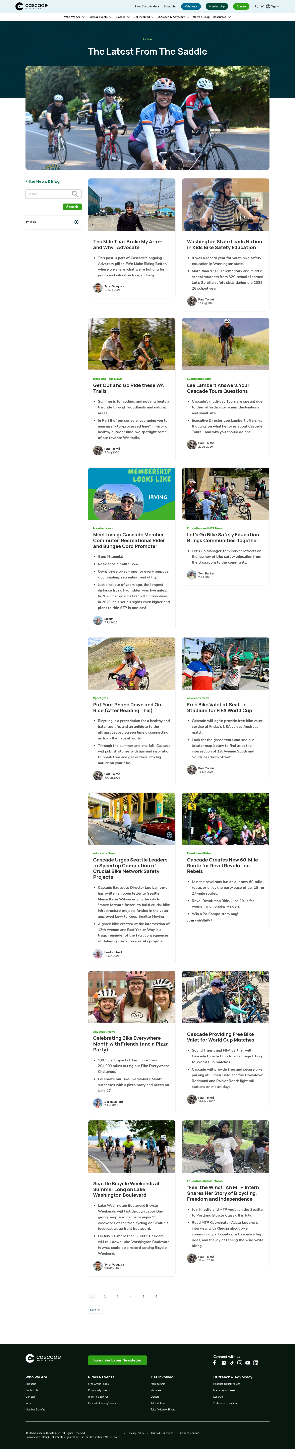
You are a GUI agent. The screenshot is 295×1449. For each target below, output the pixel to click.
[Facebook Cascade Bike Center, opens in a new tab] (215, 1362)
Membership (158, 1384)
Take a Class (158, 1403)
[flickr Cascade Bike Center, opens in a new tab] (223, 1363)
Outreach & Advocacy (171, 17)
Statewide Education (225, 1403)
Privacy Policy (136, 1433)
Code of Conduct (190, 1433)
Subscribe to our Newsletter (117, 1360)
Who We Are (72, 17)
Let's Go (218, 1397)
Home (147, 39)
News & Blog (201, 17)
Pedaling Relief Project (226, 1384)
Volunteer (156, 1390)
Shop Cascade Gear (147, 6)
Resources (219, 17)
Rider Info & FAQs (98, 1397)
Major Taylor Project (225, 1390)
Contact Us (31, 1390)
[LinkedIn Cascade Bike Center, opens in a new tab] (255, 1362)
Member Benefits (35, 1409)
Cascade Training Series (102, 1403)
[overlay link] (131, 238)
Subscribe (170, 6)
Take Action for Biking (163, 1409)
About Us (30, 1384)
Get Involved (141, 17)
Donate (155, 1397)
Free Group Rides (98, 1384)
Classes (120, 17)
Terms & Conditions (162, 1433)
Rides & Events (98, 17)
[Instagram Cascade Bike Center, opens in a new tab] (239, 1362)
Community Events (99, 1390)
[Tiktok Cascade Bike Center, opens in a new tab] (231, 1362)
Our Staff (30, 1397)
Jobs (28, 1403)
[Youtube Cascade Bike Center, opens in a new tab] (247, 1362)
